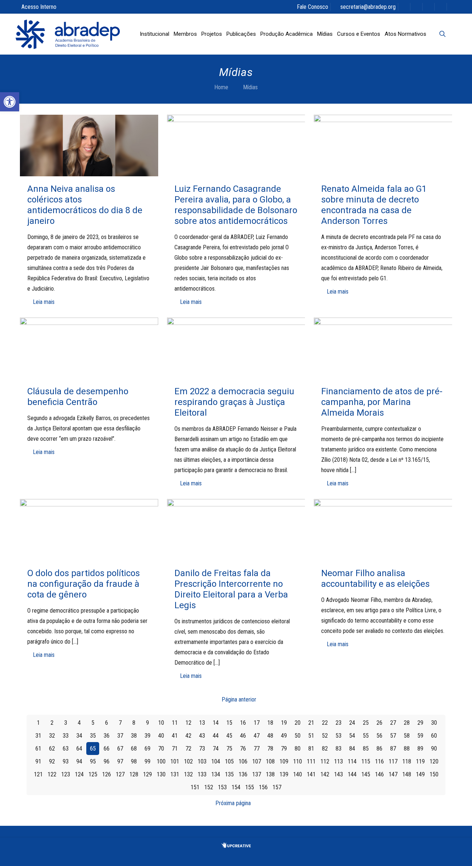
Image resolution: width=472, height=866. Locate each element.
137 (256, 774)
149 (420, 774)
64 (79, 748)
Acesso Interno (38, 6)
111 (311, 761)
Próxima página (233, 803)
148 (406, 774)
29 (420, 722)
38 (134, 735)
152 (208, 787)
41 (175, 735)
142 (324, 774)
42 (188, 735)
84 (352, 748)
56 (379, 735)
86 (379, 748)
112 (324, 761)
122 (52, 774)
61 (38, 748)
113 (338, 761)
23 (338, 722)
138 (270, 774)
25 (366, 722)
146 (379, 774)
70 (161, 748)
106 (243, 761)
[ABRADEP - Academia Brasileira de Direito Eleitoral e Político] (67, 34)
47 (257, 735)
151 (195, 787)
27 (393, 722)
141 (311, 774)
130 (161, 774)
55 (366, 735)
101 (174, 761)
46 (243, 735)
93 (66, 761)
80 (298, 748)
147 (393, 774)
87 (393, 748)
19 (284, 722)
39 (147, 735)
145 (365, 774)
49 (284, 735)
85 (366, 748)
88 (407, 748)
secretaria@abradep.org (368, 6)
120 (434, 761)
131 (174, 774)
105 (229, 761)
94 (79, 761)
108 (270, 761)
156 (263, 787)
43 (202, 735)
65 (93, 748)
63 (66, 748)
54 (352, 735)
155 (249, 787)
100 (161, 761)
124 (79, 774)
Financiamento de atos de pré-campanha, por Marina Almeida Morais (381, 402)
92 (52, 761)
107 (256, 761)
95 (93, 761)
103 (202, 761)
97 (120, 761)
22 (325, 722)
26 (379, 722)
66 (107, 748)
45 (229, 735)
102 (188, 761)
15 (229, 722)
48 (270, 735)
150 (434, 774)
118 (406, 761)
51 (311, 735)
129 (147, 774)
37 (120, 735)
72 (188, 748)
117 (393, 761)
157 (277, 787)
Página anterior (239, 699)
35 (93, 735)
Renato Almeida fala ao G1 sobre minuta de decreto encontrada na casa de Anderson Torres (374, 205)
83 (338, 748)
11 (175, 722)
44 (216, 735)
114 (352, 761)
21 (311, 722)
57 (393, 735)
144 (352, 774)
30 (434, 722)
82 (325, 748)
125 (92, 774)
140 (297, 774)
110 (297, 761)
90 (434, 748)
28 (407, 722)
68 (134, 748)
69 (147, 748)
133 (202, 774)
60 (434, 735)
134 (215, 774)
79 (284, 748)
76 (243, 748)
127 (120, 774)
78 (270, 748)
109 (284, 761)
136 (243, 774)
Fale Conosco (312, 6)
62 (52, 748)
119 (420, 761)
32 (52, 735)
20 (298, 722)
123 (65, 774)
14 (216, 722)
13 (202, 722)
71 (175, 748)
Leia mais (44, 301)
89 (420, 748)
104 (215, 761)
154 (236, 787)
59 (420, 735)
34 (79, 735)
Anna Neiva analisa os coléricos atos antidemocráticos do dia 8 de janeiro (84, 205)
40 (161, 735)
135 (229, 774)
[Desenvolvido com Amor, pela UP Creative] (236, 845)
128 (133, 774)
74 (216, 748)
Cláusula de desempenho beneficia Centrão (77, 396)
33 (66, 735)
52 (325, 735)
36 (107, 735)
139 (284, 774)
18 (270, 722)
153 (222, 787)
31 (38, 735)
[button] (9, 101)
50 (298, 735)
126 (106, 774)
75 (229, 748)
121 (38, 774)
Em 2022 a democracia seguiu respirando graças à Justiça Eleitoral (234, 402)
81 (311, 748)
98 (134, 761)
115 (365, 761)
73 (202, 748)
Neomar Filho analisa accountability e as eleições (375, 578)
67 (120, 748)
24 (352, 722)
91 (38, 761)
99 (147, 761)
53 (338, 735)
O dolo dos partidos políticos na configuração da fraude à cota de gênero (83, 584)
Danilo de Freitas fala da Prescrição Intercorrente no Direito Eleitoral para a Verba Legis (231, 589)
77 (257, 748)
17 (257, 722)
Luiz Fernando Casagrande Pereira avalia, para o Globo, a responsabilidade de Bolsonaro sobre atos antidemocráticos (235, 205)
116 (379, 761)
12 (188, 722)
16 (243, 722)
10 (161, 722)
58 (407, 735)
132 (188, 774)
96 (107, 761)
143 (338, 774)
